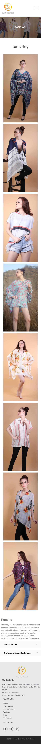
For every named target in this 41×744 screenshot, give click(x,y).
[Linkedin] (11, 729)
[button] (20, 644)
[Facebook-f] (5, 729)
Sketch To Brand (28, 739)
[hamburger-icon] (36, 8)
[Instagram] (17, 729)
